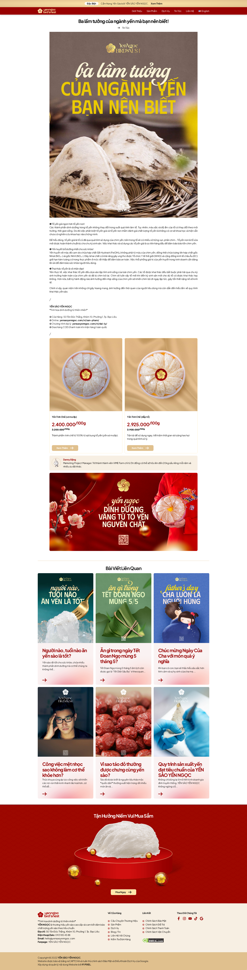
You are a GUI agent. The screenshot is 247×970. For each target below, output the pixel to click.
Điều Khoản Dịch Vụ (125, 961)
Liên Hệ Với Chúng (120, 935)
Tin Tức (178, 10)
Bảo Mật (107, 961)
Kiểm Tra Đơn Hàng (121, 939)
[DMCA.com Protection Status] (153, 941)
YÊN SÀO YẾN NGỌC (59, 941)
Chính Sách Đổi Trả (155, 924)
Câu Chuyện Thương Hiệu (124, 920)
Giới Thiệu (137, 10)
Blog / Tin (115, 931)
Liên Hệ (190, 10)
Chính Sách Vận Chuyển (158, 931)
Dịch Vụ (166, 10)
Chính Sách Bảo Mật (156, 920)
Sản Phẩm (152, 10)
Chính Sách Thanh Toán (157, 928)
